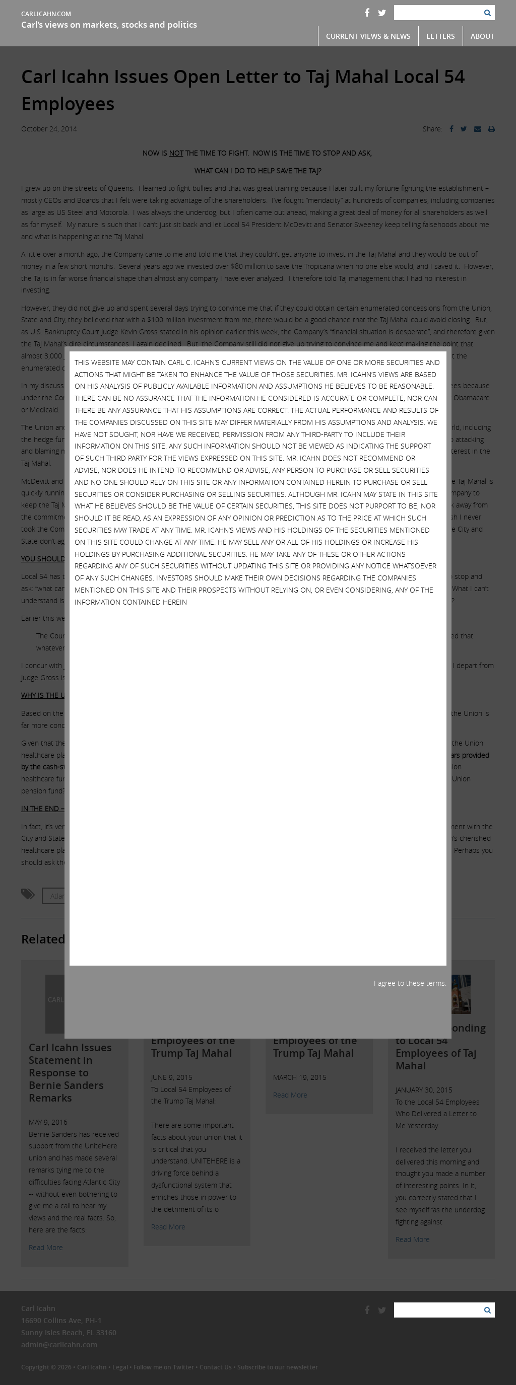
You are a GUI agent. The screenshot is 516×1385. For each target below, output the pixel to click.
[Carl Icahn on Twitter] (382, 13)
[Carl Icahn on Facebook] (366, 13)
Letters (440, 36)
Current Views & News (368, 36)
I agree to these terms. (410, 983)
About (482, 36)
